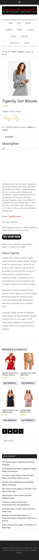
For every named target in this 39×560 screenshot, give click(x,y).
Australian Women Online (19, 10)
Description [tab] (9, 137)
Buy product (10, 383)
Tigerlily (21, 52)
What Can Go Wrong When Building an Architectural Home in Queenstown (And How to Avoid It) (19, 518)
